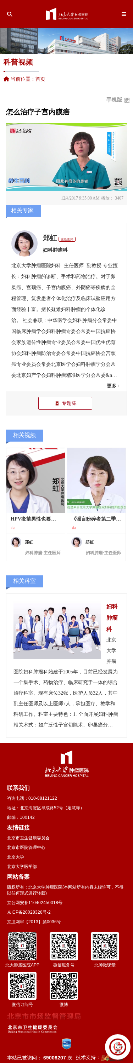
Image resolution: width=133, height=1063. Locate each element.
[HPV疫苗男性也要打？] (35, 480)
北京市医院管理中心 (26, 847)
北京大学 (15, 857)
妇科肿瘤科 (55, 250)
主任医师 (67, 239)
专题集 (69, 403)
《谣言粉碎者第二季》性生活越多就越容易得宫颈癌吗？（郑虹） (96, 519)
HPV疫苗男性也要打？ (36, 519)
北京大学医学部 (22, 866)
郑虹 (50, 238)
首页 (40, 79)
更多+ (113, 386)
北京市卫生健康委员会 (28, 837)
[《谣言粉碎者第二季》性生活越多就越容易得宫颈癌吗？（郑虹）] (96, 480)
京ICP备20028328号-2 (29, 912)
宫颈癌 (33, 287)
